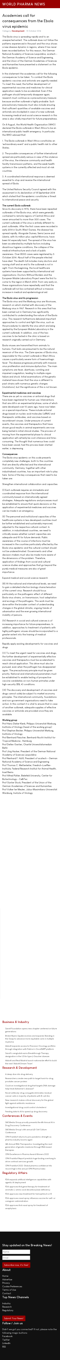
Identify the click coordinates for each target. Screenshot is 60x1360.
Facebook (7, 1336)
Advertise (7, 1279)
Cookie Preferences (12, 1286)
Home (5, 1276)
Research (7, 1306)
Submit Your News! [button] (13, 1318)
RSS (4, 1346)
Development (18, 31)
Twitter (6, 1339)
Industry (6, 1303)
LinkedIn (6, 1343)
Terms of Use (9, 1289)
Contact (6, 1293)
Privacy (6, 1283)
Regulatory (7, 1310)
